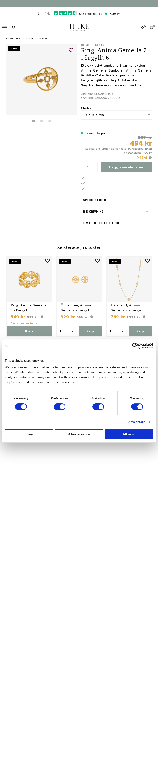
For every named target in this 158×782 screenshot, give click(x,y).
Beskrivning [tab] (93, 212)
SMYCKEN (29, 38)
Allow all (129, 434)
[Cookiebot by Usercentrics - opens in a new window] (135, 346)
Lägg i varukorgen (126, 167)
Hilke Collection (94, 45)
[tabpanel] (41, 79)
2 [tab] (41, 121)
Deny (29, 434)
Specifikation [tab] (94, 200)
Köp (29, 331)
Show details (136, 422)
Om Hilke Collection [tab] (101, 223)
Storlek (86, 108)
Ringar (43, 38)
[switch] (59, 406)
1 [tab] (33, 121)
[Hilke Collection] (79, 27)
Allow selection (79, 434)
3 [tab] (50, 121)
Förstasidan (13, 38)
